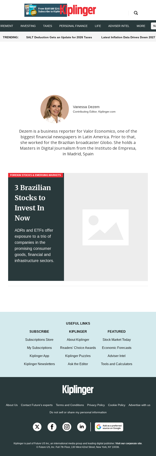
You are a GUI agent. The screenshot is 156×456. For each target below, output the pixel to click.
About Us (12, 405)
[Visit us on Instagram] (66, 426)
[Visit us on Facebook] (52, 426)
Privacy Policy (96, 405)
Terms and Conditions (70, 405)
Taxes (47, 26)
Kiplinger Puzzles (78, 356)
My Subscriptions (39, 347)
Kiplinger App (39, 356)
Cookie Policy (116, 405)
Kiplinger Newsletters (39, 364)
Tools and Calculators (116, 364)
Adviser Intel (118, 26)
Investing (28, 26)
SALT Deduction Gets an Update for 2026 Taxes (59, 37)
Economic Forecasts (116, 347)
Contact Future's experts (37, 405)
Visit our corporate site (128, 443)
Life (98, 26)
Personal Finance (73, 26)
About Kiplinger (78, 339)
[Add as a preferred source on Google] (106, 426)
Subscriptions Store (39, 339)
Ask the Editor (78, 364)
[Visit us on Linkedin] (81, 426)
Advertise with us (139, 405)
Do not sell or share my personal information (78, 412)
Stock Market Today (117, 339)
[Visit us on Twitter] (37, 426)
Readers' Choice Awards (78, 347)
